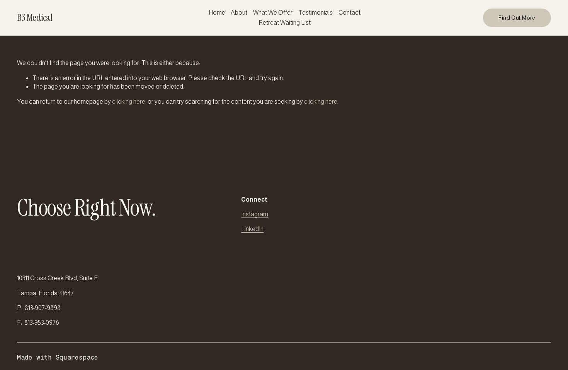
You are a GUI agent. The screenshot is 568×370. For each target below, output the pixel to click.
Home (217, 12)
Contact (349, 12)
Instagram (254, 214)
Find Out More (517, 18)
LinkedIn (252, 229)
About (239, 12)
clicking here (128, 101)
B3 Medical (34, 17)
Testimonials (315, 12)
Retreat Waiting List (284, 22)
